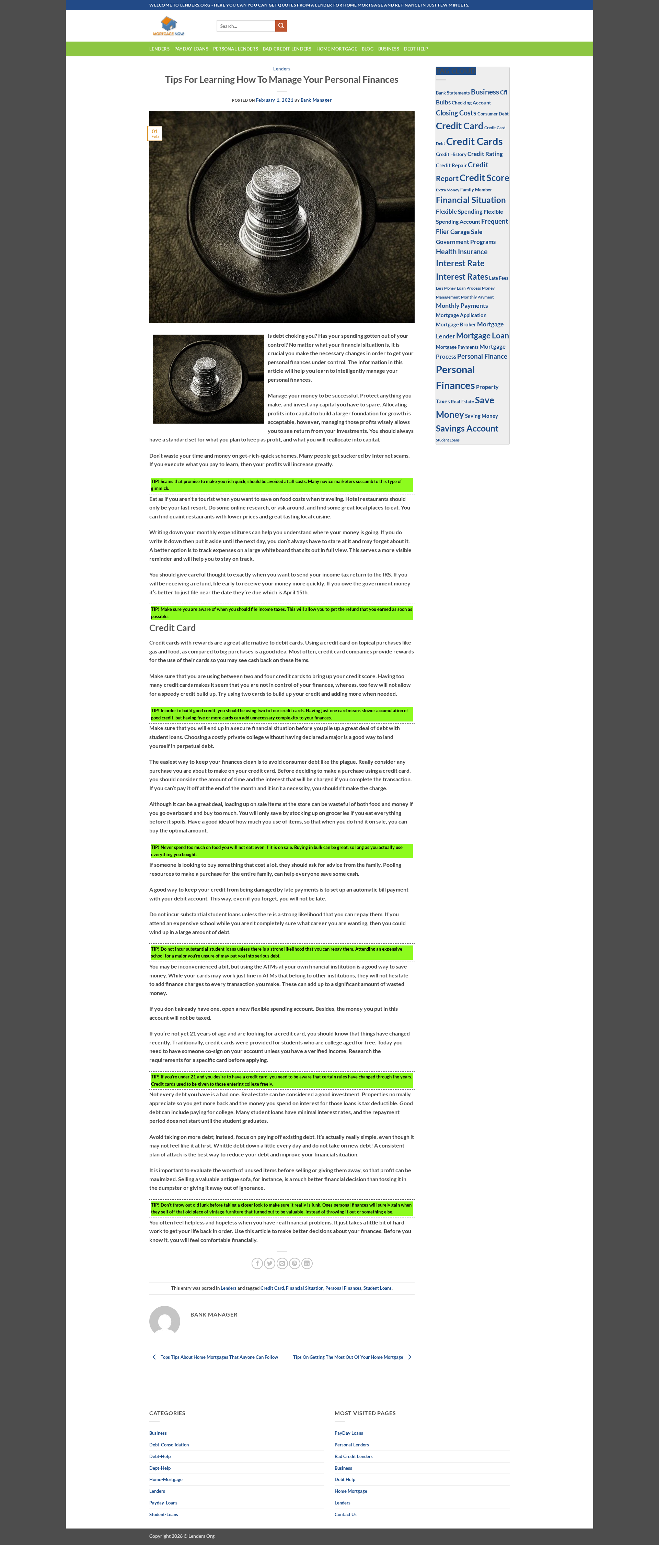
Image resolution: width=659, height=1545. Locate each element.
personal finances (343, 1288)
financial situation (304, 1288)
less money (446, 288)
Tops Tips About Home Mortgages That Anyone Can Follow (219, 1357)
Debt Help (416, 49)
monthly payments (462, 305)
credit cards (474, 141)
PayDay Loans (191, 49)
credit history (451, 154)
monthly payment (477, 296)
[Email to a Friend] (282, 1263)
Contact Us (346, 1514)
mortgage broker (456, 324)
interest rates (462, 276)
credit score (484, 177)
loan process (469, 288)
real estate (462, 401)
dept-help (160, 1468)
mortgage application (461, 315)
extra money (447, 189)
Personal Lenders (235, 49)
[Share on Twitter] (269, 1263)
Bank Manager (316, 100)
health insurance (462, 252)
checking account (471, 102)
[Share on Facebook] (257, 1263)
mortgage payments (457, 347)
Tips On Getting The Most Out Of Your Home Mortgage (348, 1357)
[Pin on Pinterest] (294, 1263)
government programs (466, 241)
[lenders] (177, 26)
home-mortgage (166, 1479)
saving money (481, 416)
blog (367, 49)
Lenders (159, 49)
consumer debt (493, 113)
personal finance (482, 356)
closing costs (456, 113)
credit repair (451, 165)
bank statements (453, 93)
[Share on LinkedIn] (307, 1263)
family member (476, 189)
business (388, 49)
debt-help (160, 1456)
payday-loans (163, 1502)
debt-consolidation (169, 1444)
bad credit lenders (287, 49)
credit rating (485, 153)
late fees (498, 278)
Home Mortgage (336, 49)
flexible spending (459, 211)
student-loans (163, 1514)
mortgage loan (482, 335)
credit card (272, 1288)
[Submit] (281, 26)
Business (485, 91)
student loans (377, 1288)
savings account (467, 428)
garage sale (466, 231)
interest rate (460, 263)
